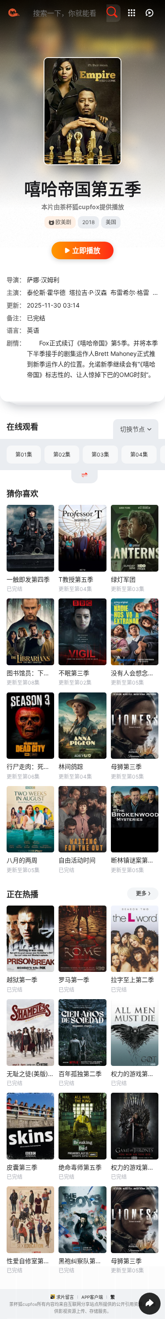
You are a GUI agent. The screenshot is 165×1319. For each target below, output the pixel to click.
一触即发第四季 (28, 579)
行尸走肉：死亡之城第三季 (30, 766)
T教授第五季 (76, 579)
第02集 (61, 454)
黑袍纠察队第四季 (82, 1261)
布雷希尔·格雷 (129, 292)
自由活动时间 (77, 860)
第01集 (23, 454)
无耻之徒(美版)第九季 (30, 1073)
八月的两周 (22, 860)
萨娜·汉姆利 (43, 279)
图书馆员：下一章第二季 (30, 673)
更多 (141, 893)
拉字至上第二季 (132, 979)
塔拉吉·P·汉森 (88, 292)
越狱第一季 (22, 979)
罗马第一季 (74, 979)
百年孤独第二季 (80, 1073)
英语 (33, 330)
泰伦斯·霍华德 (46, 292)
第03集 (100, 454)
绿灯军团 (123, 579)
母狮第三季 (126, 766)
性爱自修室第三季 (30, 1261)
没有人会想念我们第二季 (134, 673)
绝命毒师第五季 (80, 1167)
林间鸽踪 (71, 766)
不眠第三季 (74, 673)
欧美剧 (63, 222)
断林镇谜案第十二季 (134, 860)
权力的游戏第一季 (134, 1167)
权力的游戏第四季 (134, 1073)
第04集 (139, 454)
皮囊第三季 (22, 1167)
